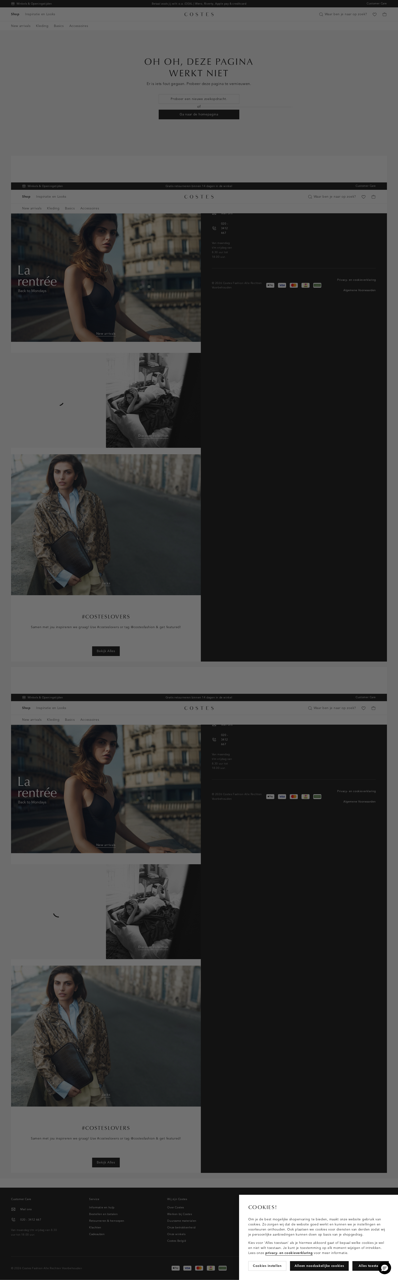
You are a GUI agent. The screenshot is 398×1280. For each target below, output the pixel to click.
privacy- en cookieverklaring (289, 1253)
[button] (384, 1267)
